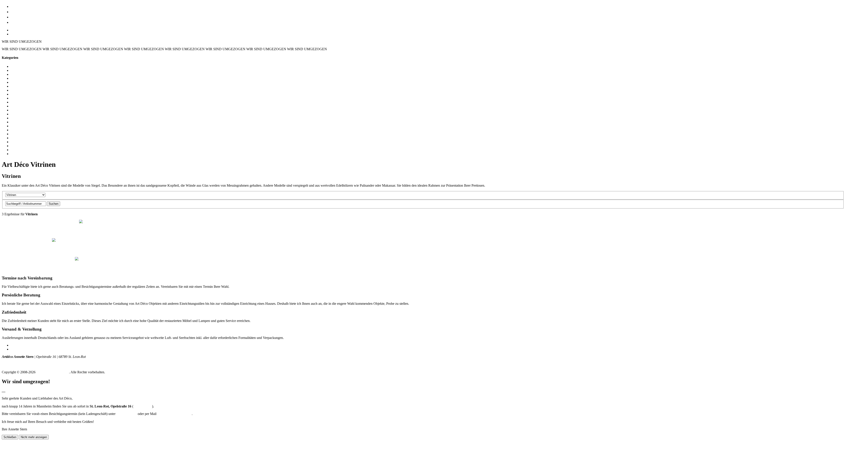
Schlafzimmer (20, 114)
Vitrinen (16, 150)
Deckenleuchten (22, 86)
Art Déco (19, 11)
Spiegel (16, 134)
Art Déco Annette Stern (52, 372)
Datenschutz (19, 349)
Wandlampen (20, 154)
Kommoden (19, 98)
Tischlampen (19, 146)
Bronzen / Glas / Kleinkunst (30, 78)
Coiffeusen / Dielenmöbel (28, 82)
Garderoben (19, 94)
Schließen (10, 437)
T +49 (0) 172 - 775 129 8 (20, 361)
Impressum (18, 345)
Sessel (15, 126)
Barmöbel (17, 70)
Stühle (15, 142)
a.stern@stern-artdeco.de (174, 414)
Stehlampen (19, 138)
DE (13, 30)
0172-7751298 (126, 414)
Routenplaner (142, 406)
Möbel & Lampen (27, 6)
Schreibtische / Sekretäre (28, 122)
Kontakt (18, 21)
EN (13, 34)
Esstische (17, 90)
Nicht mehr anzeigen (34, 437)
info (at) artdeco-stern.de (19, 364)
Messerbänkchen (22, 106)
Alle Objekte (19, 66)
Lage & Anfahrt (25, 16)
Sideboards (18, 130)
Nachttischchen (21, 110)
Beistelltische (20, 74)
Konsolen (17, 102)
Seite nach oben (13, 441)
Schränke (17, 118)
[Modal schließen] (3, 392)
